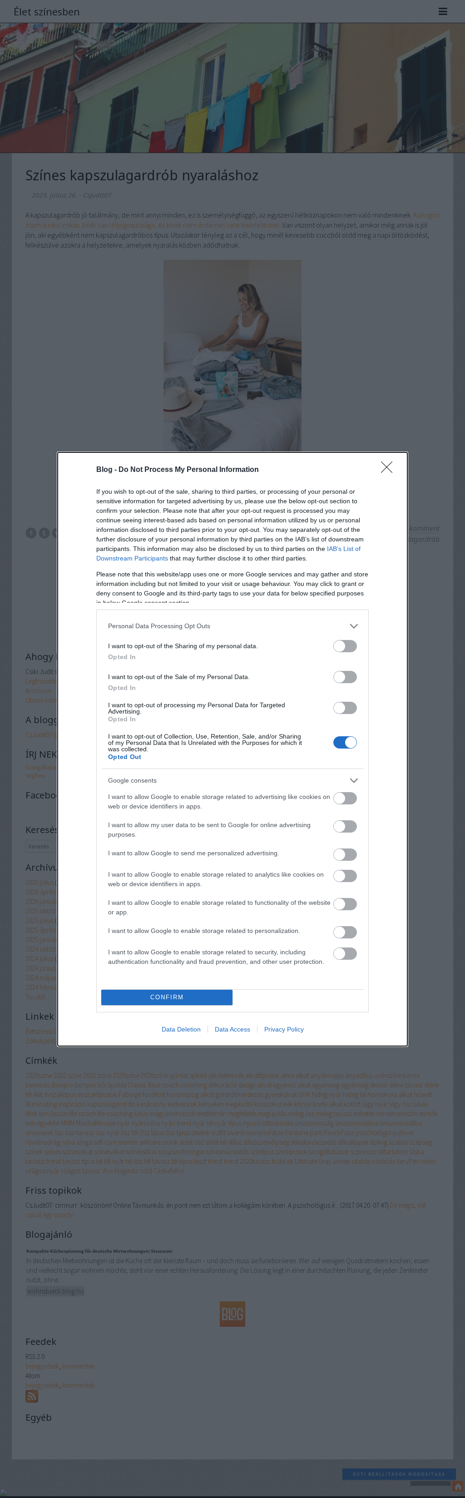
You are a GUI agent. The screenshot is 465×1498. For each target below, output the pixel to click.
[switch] (345, 646)
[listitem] (232, 626)
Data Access (232, 1029)
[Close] (389, 470)
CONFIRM (167, 997)
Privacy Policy (284, 1029)
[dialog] (232, 749)
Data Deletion (181, 1029)
